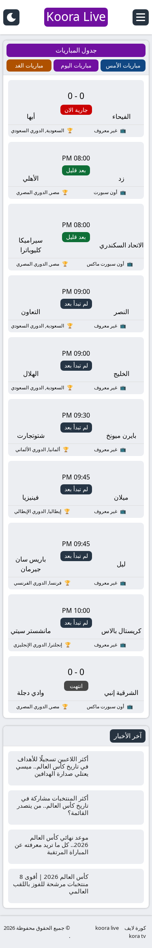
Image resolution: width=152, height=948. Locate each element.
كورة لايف (135, 927)
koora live (107, 927)
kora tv (137, 936)
